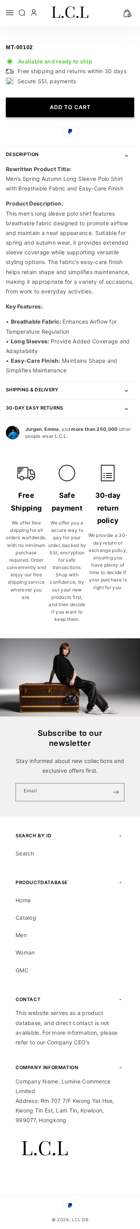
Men (21, 935)
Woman (25, 952)
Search (25, 853)
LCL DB (80, 1219)
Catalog (26, 917)
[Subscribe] (115, 792)
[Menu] (9, 12)
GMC (22, 970)
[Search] (22, 12)
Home (23, 900)
